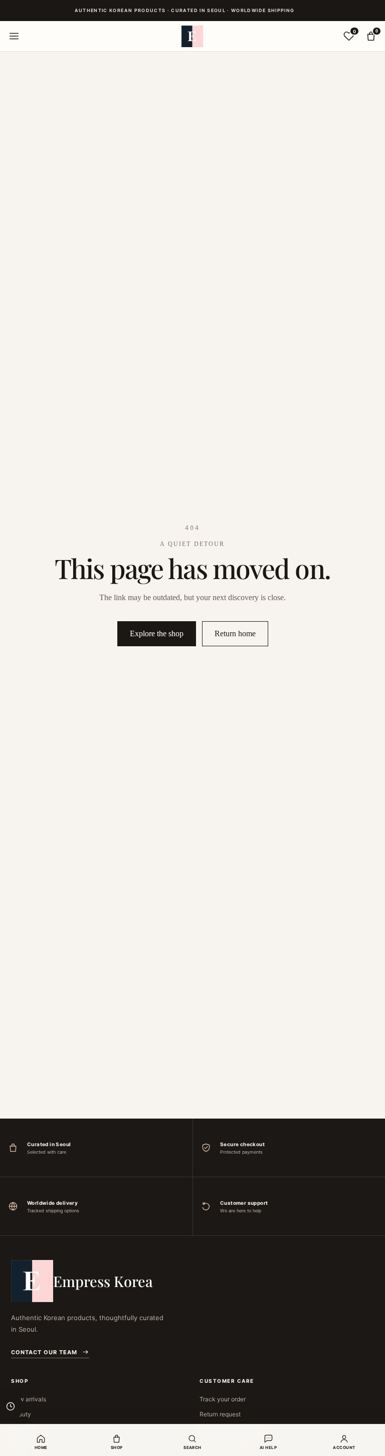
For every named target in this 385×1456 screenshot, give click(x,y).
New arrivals (28, 1399)
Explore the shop (156, 633)
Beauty (21, 1414)
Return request (220, 1414)
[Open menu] (14, 36)
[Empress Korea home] (192, 36)
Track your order (223, 1399)
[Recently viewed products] (10, 1406)
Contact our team (44, 1352)
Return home (235, 633)
